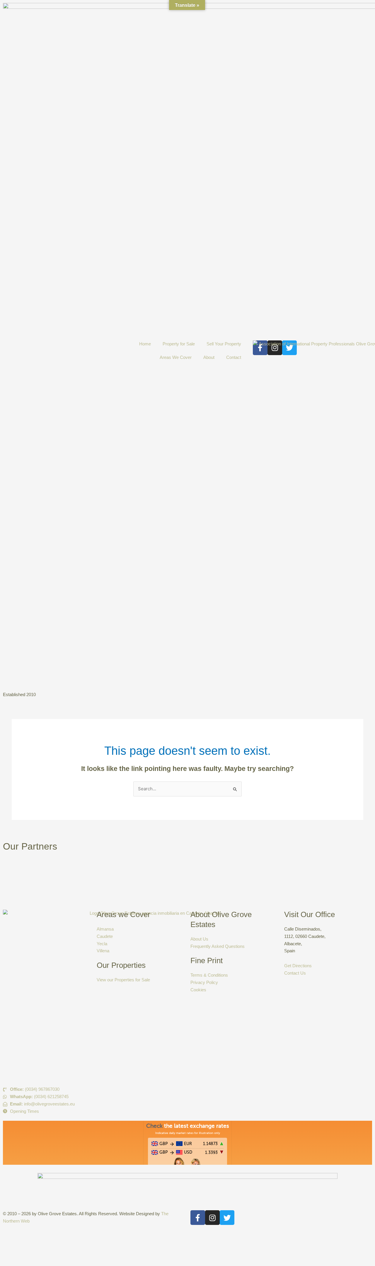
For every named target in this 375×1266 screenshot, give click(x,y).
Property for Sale (179, 343)
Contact (233, 357)
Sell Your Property (224, 343)
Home (145, 343)
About (208, 357)
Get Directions (298, 965)
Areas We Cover (176, 357)
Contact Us (295, 972)
